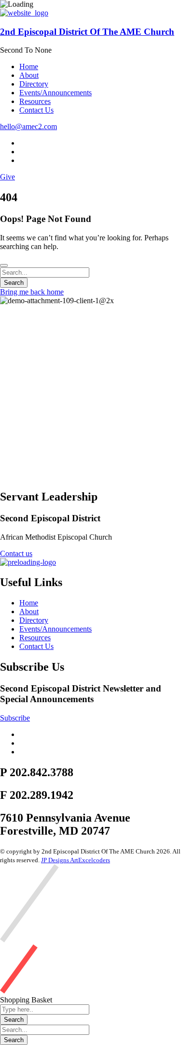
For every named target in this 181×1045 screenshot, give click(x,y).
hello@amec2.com (28, 126)
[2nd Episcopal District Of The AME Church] (24, 13)
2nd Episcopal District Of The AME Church (87, 32)
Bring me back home (32, 292)
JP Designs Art (59, 860)
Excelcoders (94, 860)
